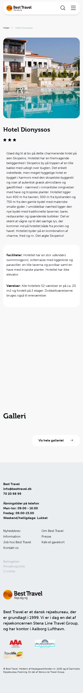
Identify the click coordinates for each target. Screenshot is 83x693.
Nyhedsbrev (12, 531)
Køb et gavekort (53, 542)
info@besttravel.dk (17, 489)
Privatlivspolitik (14, 566)
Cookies (9, 571)
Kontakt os (11, 548)
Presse (46, 536)
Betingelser (11, 561)
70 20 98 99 (12, 494)
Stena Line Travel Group (55, 623)
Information (11, 536)
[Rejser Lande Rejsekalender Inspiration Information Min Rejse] (41, 8)
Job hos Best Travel (17, 542)
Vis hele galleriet (51, 440)
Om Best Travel (52, 531)
